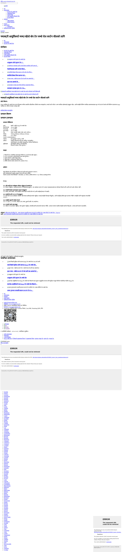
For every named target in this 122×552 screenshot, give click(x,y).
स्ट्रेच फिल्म (10, 14)
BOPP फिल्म (10, 17)
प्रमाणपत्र (9, 26)
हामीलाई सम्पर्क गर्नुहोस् (9, 28)
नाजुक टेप (51, 338)
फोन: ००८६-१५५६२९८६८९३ (8, 1)
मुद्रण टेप (46, 338)
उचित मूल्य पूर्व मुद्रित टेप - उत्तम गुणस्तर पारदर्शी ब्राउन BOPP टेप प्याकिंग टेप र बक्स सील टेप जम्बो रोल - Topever (32, 212)
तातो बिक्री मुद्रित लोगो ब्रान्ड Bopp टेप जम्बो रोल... (22, 265)
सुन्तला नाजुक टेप (39, 338)
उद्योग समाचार (10, 20)
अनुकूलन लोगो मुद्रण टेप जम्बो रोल (17, 278)
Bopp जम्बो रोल (8, 338)
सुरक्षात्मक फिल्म (11, 13)
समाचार (6, 19)
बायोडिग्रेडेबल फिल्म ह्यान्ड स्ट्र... (16, 75)
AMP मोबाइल (7, 337)
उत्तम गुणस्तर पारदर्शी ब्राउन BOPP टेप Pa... (20, 290)
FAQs (5, 23)
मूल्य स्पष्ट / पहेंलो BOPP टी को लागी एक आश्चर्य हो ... (22, 271)
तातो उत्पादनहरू (8, 334)
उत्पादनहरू (6, 10)
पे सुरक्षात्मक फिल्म (30, 338)
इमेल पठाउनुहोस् (4, 343)
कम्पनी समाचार (10, 22)
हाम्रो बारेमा (6, 25)
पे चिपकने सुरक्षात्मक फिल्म (18, 338)
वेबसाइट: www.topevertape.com (12, 307)
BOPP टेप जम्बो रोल (12, 11)
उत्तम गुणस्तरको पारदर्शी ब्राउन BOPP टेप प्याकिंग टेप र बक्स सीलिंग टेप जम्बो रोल (23, 214)
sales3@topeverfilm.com (10, 302)
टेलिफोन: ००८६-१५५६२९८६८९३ (12, 304)
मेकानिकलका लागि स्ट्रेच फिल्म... (16, 69)
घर (4, 8)
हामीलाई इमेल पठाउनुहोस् (6, 110)
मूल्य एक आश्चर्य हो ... (13, 82)
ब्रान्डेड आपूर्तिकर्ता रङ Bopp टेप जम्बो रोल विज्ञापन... (22, 284)
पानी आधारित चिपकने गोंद (13, 16)
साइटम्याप (6, 335)
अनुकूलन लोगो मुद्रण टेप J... (15, 62)
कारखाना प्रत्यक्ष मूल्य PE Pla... (16, 88)
